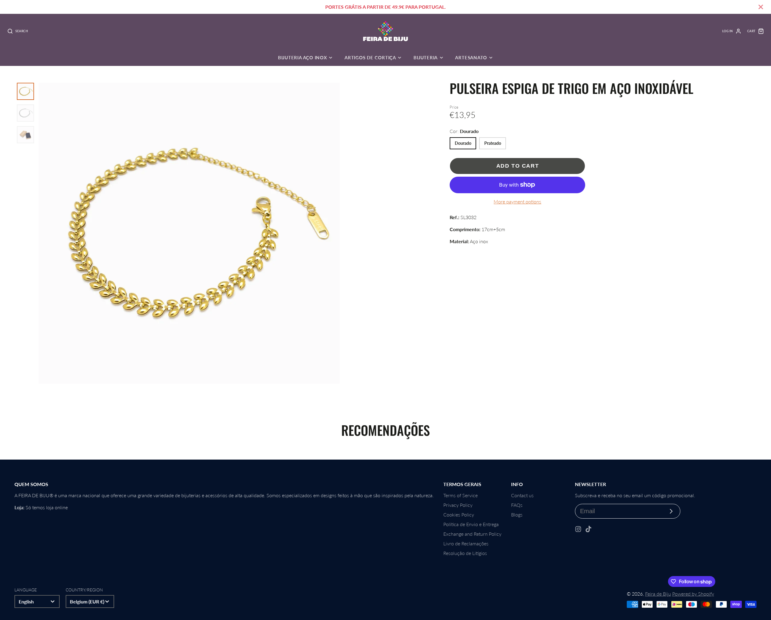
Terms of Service (460, 495)
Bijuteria (426, 57)
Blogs (517, 514)
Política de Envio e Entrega (471, 524)
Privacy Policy (458, 505)
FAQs (517, 505)
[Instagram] (578, 529)
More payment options (517, 201)
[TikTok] (588, 529)
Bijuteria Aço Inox (302, 57)
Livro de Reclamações (466, 543)
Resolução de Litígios (465, 553)
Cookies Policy (458, 514)
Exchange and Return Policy (472, 534)
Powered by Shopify (693, 594)
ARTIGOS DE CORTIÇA (370, 57)
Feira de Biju (658, 594)
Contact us (522, 495)
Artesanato (471, 57)
